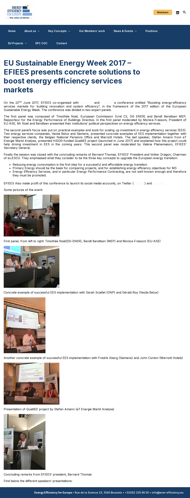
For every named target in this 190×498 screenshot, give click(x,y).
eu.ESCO (86, 102)
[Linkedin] (177, 12)
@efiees (139, 183)
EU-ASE (106, 102)
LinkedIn (159, 183)
